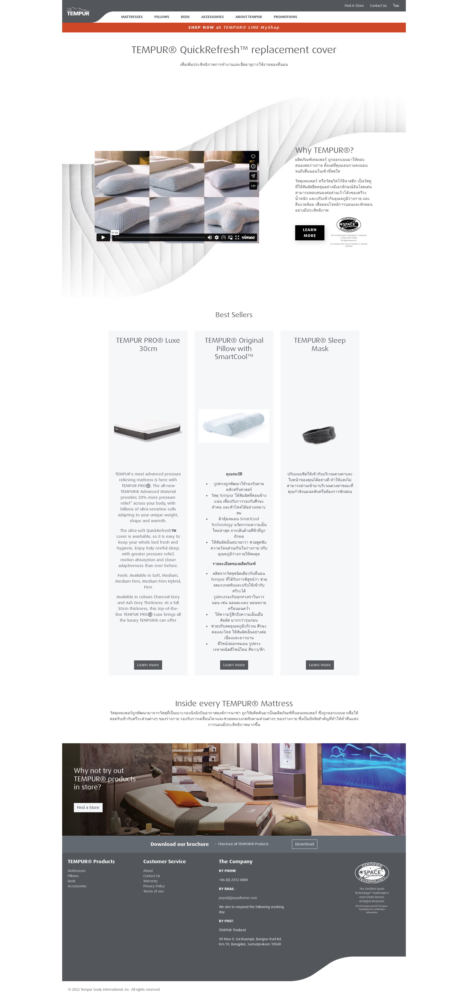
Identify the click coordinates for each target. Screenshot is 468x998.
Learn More (310, 232)
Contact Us (378, 5)
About (148, 871)
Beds (185, 17)
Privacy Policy (154, 886)
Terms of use (153, 891)
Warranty (150, 881)
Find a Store (88, 807)
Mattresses (132, 17)
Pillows (161, 17)
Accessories (212, 17)
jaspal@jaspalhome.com (238, 898)
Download (304, 844)
